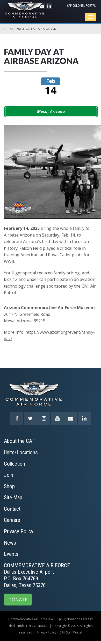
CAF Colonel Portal (81, 6)
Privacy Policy (46, 632)
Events (38, 29)
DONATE (17, 599)
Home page (14, 29)
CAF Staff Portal (71, 632)
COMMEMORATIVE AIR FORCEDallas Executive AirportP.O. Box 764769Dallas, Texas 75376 (37, 575)
